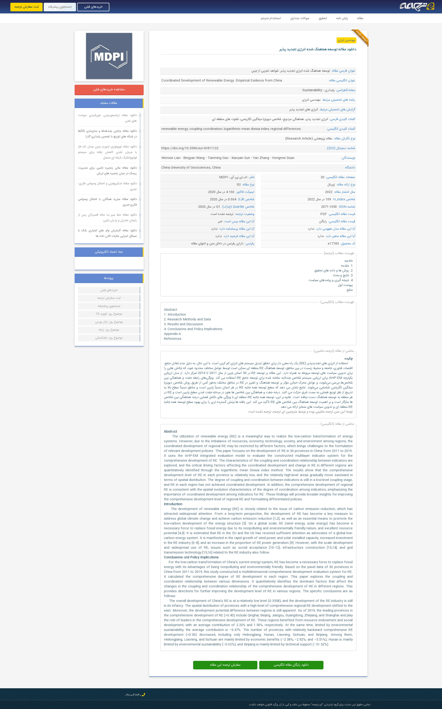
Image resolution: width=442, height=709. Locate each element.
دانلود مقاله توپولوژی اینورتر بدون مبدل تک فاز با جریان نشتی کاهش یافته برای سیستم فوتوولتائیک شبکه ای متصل (107, 152)
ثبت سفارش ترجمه (27, 7)
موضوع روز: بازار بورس (109, 322)
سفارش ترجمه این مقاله (225, 665)
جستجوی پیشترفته (109, 306)
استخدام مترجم (271, 18)
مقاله (360, 18)
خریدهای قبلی (93, 7)
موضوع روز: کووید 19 (109, 313)
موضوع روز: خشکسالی (109, 337)
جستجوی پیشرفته (60, 7)
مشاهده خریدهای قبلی (109, 89)
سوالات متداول (299, 18)
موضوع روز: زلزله (109, 329)
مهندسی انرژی (346, 40)
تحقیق (323, 18)
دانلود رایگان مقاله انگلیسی (291, 665)
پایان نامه (342, 18)
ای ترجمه (279, 412)
